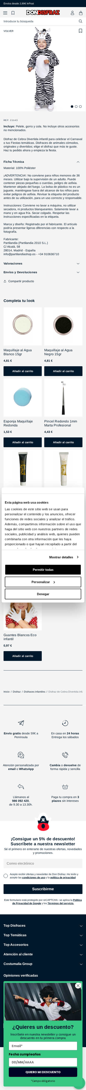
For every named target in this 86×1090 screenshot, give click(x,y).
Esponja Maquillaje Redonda (18, 423)
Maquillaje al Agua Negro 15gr (58, 352)
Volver (9, 31)
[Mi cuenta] (72, 13)
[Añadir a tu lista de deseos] (81, 31)
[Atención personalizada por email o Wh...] (21, 763)
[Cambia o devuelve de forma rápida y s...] (65, 763)
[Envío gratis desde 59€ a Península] (21, 731)
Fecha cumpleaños (24, 1054)
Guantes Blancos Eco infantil (20, 637)
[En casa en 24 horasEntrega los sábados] (65, 731)
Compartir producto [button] (21, 281)
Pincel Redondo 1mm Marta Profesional (60, 423)
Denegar (43, 594)
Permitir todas (43, 569)
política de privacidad (63, 877)
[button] (5, 13)
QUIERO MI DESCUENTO (42, 1072)
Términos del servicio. (61, 903)
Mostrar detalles (61, 557)
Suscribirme (43, 889)
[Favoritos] (13, 13)
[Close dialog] (78, 986)
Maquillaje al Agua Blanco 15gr (18, 352)
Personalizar (41, 582)
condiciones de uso (33, 877)
